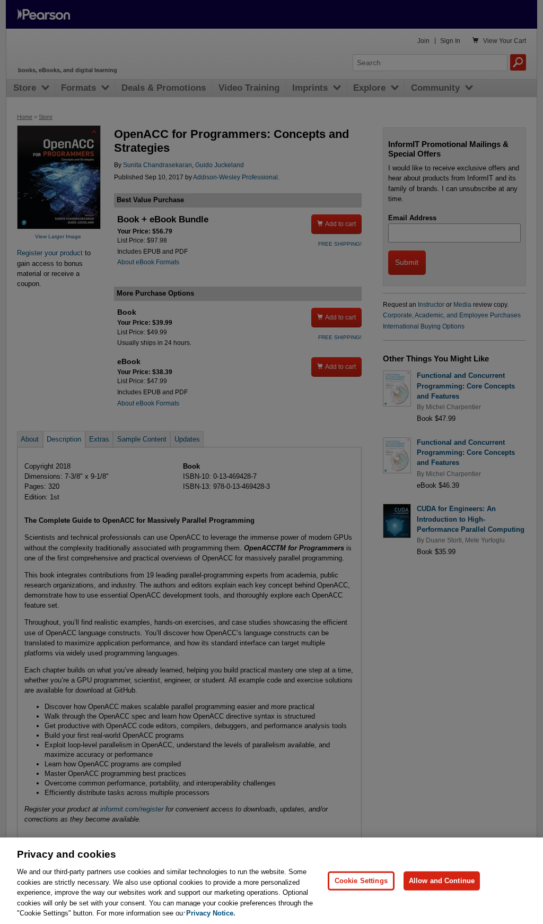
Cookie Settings (361, 881)
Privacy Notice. (210, 913)
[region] (271, 880)
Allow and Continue (442, 881)
